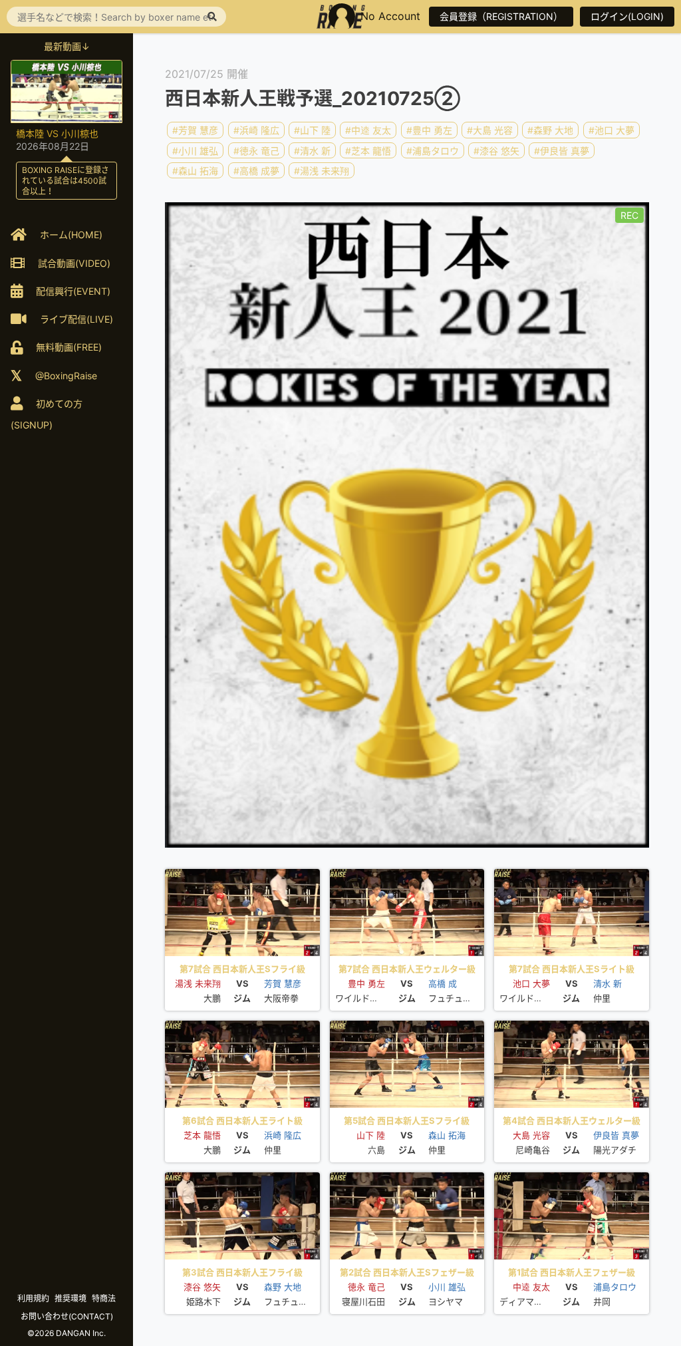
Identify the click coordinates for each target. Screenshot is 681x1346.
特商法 (104, 1298)
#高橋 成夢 (256, 170)
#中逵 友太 (368, 130)
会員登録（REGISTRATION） (501, 16)
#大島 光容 (490, 130)
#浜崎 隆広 (256, 130)
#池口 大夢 (611, 130)
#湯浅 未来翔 (321, 170)
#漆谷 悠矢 (496, 150)
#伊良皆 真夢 (561, 150)
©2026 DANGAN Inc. (66, 1333)
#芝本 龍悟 (368, 150)
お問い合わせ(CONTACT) (67, 1316)
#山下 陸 (312, 130)
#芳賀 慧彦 (195, 130)
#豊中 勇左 (429, 130)
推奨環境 (70, 1298)
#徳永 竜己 (256, 150)
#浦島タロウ (432, 150)
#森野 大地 (550, 130)
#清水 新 (312, 150)
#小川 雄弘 (195, 150)
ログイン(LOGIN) (627, 16)
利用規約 (33, 1298)
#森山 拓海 (195, 170)
